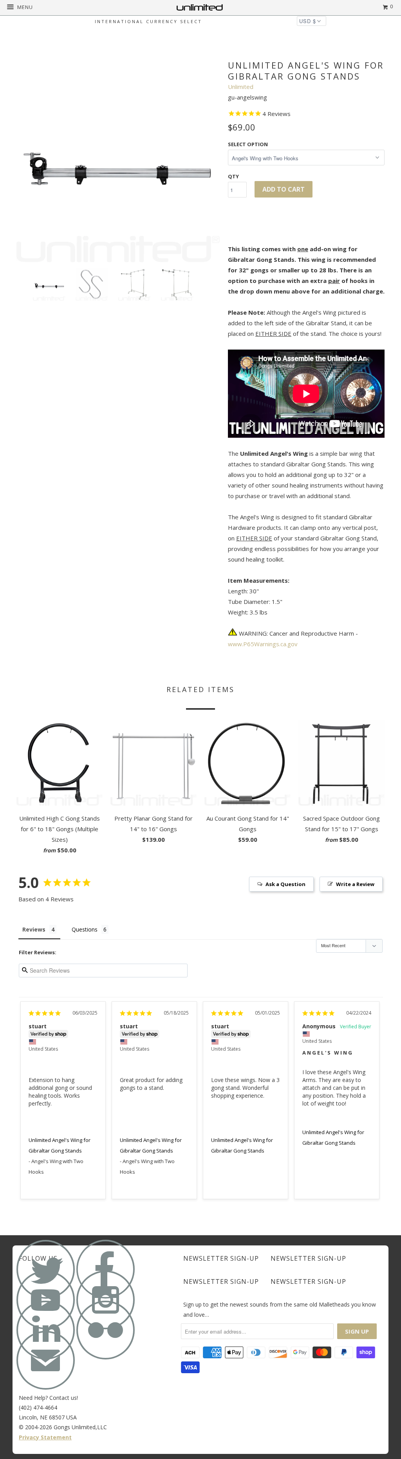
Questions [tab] (85, 929)
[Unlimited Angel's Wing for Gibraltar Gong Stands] (118, 160)
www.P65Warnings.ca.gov (263, 644)
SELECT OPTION (248, 144)
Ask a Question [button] (285, 884)
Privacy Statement (45, 1437)
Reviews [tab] (33, 929)
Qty (233, 176)
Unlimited (240, 87)
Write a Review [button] (355, 884)
